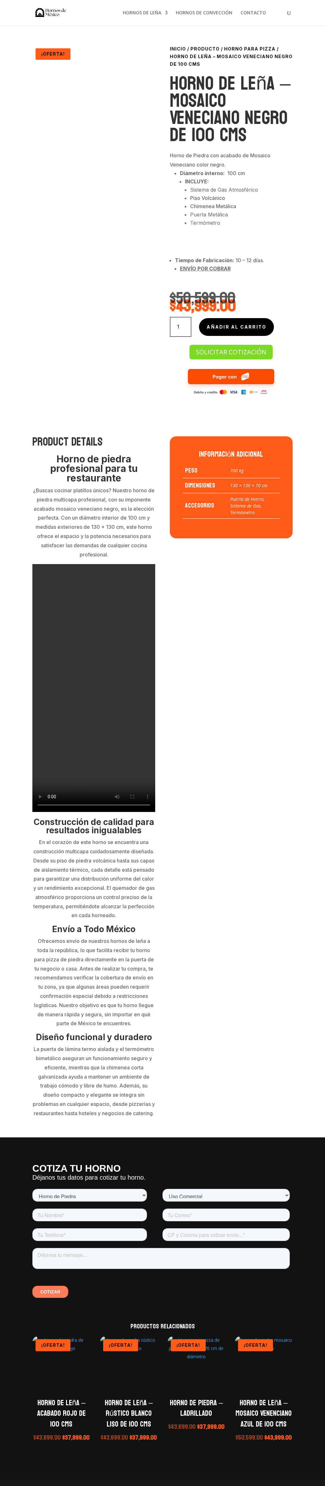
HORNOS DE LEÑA (142, 13)
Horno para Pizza (249, 48)
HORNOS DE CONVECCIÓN (204, 13)
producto (205, 48)
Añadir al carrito (236, 327)
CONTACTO (253, 13)
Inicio (178, 48)
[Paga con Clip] (231, 393)
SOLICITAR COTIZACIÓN (231, 352)
